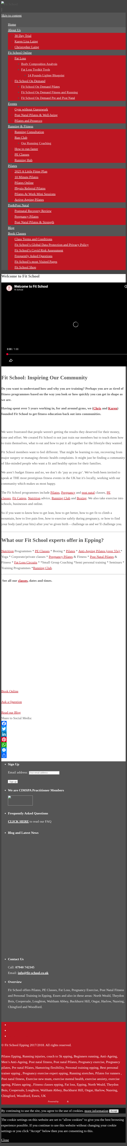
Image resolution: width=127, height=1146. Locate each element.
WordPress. (74, 1101)
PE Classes (42, 551)
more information (96, 1110)
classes (23, 580)
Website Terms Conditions (25, 1036)
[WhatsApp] (63, 744)
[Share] (63, 755)
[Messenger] (63, 750)
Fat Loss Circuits (25, 562)
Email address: (18, 772)
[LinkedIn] (63, 734)
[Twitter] (63, 728)
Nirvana (62, 1101)
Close (5, 1140)
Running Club (61, 498)
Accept (113, 1111)
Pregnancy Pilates (61, 556)
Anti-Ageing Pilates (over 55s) (99, 551)
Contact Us (15, 1025)
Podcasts (14, 1030)
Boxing (81, 498)
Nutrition (34, 498)
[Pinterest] (63, 739)
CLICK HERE (18, 821)
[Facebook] (63, 723)
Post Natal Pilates (102, 556)
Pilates (55, 492)
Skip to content (11, 15)
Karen (112, 408)
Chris (97, 408)
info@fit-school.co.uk (33, 973)
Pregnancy (68, 492)
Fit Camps (19, 498)
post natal (88, 492)
